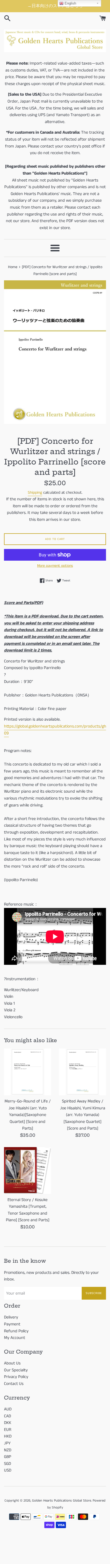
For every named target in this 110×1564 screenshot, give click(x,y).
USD (7, 1470)
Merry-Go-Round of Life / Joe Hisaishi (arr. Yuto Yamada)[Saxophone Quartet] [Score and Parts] (28, 1114)
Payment (12, 1324)
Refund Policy (16, 1331)
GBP (7, 1457)
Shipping (35, 492)
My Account (14, 1338)
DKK (7, 1423)
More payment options (55, 565)
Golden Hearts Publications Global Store (61, 1500)
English (70, 3)
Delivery (11, 1317)
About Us (12, 1363)
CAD (7, 1416)
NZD (7, 1450)
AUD (7, 1409)
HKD (7, 1436)
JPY (7, 1443)
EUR (7, 1430)
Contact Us (13, 1384)
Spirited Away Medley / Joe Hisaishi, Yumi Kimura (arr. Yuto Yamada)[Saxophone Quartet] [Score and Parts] (82, 1114)
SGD (7, 1464)
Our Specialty (16, 1370)
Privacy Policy (16, 1377)
